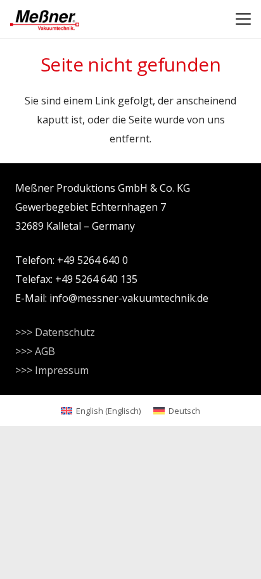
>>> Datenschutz (55, 332)
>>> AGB (35, 351)
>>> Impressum (52, 370)
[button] (243, 19)
